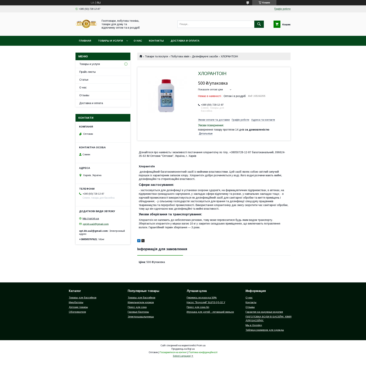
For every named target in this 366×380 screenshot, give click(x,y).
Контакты (156, 40)
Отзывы (84, 95)
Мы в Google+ (254, 325)
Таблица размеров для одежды (265, 330)
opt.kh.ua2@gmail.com (96, 223)
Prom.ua (201, 345)
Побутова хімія (180, 56)
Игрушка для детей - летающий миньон (210, 311)
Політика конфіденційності (203, 352)
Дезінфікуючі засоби (205, 56)
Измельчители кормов (141, 302)
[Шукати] (259, 24)
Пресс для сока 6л (198, 307)
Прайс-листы (87, 71)
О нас (138, 40)
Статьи (83, 79)
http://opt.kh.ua (91, 218)
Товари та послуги (156, 56)
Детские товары (78, 307)
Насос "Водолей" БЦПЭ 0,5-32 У (206, 302)
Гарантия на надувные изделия (264, 311)
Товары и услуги (110, 40)
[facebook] (138, 241)
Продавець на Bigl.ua (183, 349)
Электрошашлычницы (141, 316)
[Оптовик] (86, 30)
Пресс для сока (137, 307)
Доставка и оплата (185, 40)
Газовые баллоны (138, 311)
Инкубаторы (76, 302)
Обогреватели (77, 311)
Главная (85, 40)
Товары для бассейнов (82, 297)
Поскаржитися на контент (173, 352)
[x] (142, 241)
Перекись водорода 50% (202, 297)
